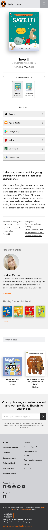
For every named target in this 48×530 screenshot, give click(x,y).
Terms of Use (36, 425)
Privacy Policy (23, 427)
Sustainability (8, 468)
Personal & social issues (33, 235)
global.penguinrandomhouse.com (17, 526)
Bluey (12, 384)
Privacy (26, 464)
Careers (27, 442)
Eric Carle (35, 387)
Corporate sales (9, 458)
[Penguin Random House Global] (10, 515)
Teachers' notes (9, 473)
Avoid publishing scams (33, 460)
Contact (6, 453)
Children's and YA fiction (34, 229)
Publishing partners (31, 451)
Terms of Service (25, 509)
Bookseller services (11, 447)
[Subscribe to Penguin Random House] (43, 416)
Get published (9, 463)
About (5, 442)
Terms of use (29, 469)
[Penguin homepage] (3, 4)
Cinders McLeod (24, 66)
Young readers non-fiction (34, 232)
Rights (26, 455)
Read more (7, 293)
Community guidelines (32, 447)
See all (5, 321)
